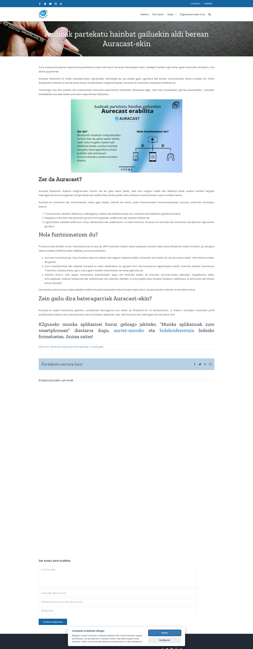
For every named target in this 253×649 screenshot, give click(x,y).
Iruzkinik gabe (97, 346)
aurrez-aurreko (129, 330)
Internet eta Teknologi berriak (75, 346)
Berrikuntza (56, 346)
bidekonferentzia (177, 330)
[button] (209, 14)
